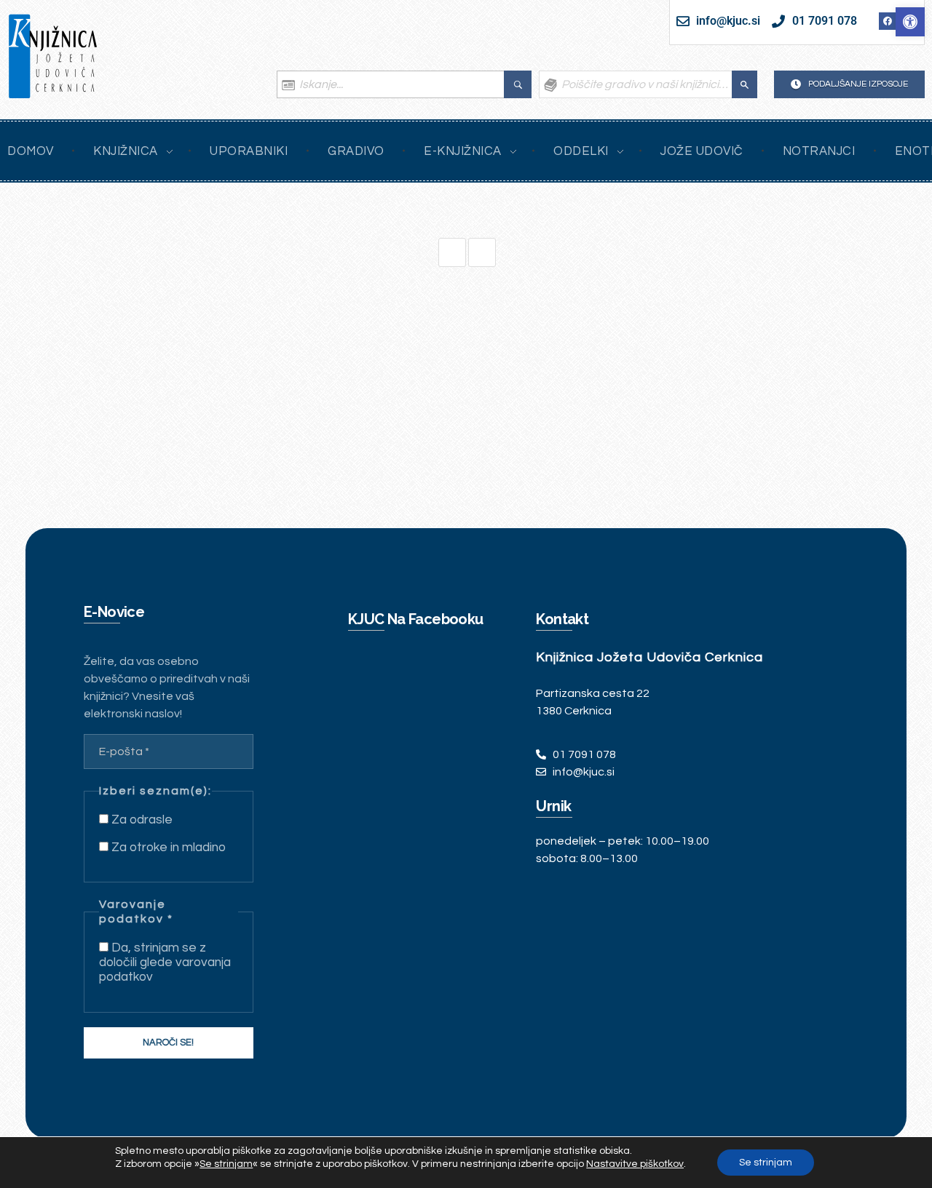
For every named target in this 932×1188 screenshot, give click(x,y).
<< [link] (452, 252)
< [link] (482, 252)
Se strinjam (765, 1162)
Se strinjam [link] (226, 1164)
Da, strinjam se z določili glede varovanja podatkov (165, 962)
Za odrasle (140, 819)
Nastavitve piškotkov (635, 1164)
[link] (910, 21)
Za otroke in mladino (167, 847)
